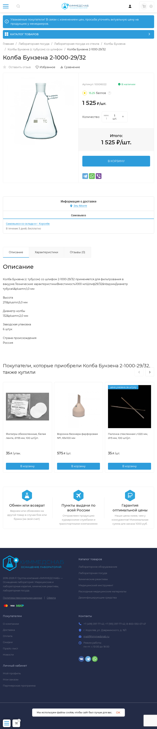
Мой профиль (12, 673)
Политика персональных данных (22, 597)
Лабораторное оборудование (97, 566)
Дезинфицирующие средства (97, 597)
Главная (8, 43)
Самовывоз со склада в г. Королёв (28, 223)
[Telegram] (85, 176)
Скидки (8, 642)
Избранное (47, 67)
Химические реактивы (93, 579)
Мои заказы (10, 679)
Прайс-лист (10, 648)
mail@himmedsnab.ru (96, 636)
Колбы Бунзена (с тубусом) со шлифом (35, 49)
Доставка (9, 629)
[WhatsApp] (92, 176)
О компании (11, 623)
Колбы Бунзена (114, 43)
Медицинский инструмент (95, 585)
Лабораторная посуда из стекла (76, 43)
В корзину (27, 466)
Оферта (51, 597)
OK (118, 712)
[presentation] (139, 371)
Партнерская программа (19, 685)
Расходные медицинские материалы (102, 591)
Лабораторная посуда (34, 43)
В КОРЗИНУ (116, 161)
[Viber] (98, 176)
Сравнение (72, 67)
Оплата (7, 636)
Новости (8, 654)
